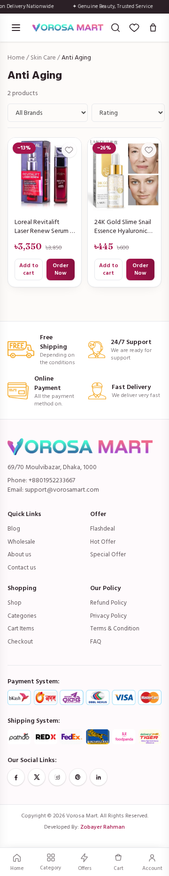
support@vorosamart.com (62, 489)
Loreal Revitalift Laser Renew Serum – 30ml (44, 226)
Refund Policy (108, 603)
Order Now (61, 269)
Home (16, 57)
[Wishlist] (134, 27)
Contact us (22, 567)
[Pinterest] (77, 777)
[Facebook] (16, 777)
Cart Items (21, 628)
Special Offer (108, 554)
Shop (15, 603)
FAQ (95, 641)
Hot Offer (102, 542)
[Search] (115, 27)
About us (19, 554)
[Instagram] (57, 777)
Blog (14, 529)
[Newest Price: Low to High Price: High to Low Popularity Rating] (128, 113)
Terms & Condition (114, 628)
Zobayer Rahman (102, 827)
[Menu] (16, 27)
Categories (22, 616)
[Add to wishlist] (69, 149)
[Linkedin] (98, 777)
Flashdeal (102, 529)
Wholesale (21, 542)
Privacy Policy (108, 616)
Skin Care (43, 57)
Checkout (20, 641)
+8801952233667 (52, 480)
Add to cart (28, 269)
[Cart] (153, 27)
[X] (36, 777)
